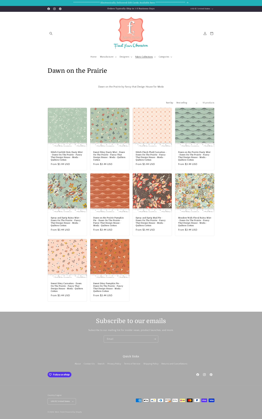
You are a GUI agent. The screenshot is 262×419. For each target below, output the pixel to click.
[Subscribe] (154, 339)
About (78, 364)
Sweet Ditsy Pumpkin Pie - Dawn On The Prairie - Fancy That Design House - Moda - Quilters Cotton (108, 287)
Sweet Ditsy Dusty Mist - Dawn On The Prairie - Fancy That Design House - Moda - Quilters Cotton (109, 156)
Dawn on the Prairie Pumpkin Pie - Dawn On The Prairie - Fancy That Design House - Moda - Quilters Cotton (108, 222)
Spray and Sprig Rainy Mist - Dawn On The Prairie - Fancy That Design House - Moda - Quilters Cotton (66, 222)
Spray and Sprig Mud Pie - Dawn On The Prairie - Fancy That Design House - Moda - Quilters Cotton (151, 222)
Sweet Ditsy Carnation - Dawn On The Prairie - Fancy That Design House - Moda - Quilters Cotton (67, 287)
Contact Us (89, 364)
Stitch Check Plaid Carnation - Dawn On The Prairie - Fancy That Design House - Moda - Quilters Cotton (151, 156)
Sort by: (169, 103)
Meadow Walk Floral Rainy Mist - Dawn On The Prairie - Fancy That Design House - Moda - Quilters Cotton (194, 222)
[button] (51, 33)
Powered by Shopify (73, 412)
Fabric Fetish (60, 412)
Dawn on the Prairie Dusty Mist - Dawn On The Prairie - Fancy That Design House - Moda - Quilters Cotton (194, 156)
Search (101, 364)
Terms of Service (132, 364)
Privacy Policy (114, 364)
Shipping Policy (151, 364)
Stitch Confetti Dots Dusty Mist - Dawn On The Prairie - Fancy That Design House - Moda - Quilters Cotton (67, 156)
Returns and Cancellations (174, 364)
